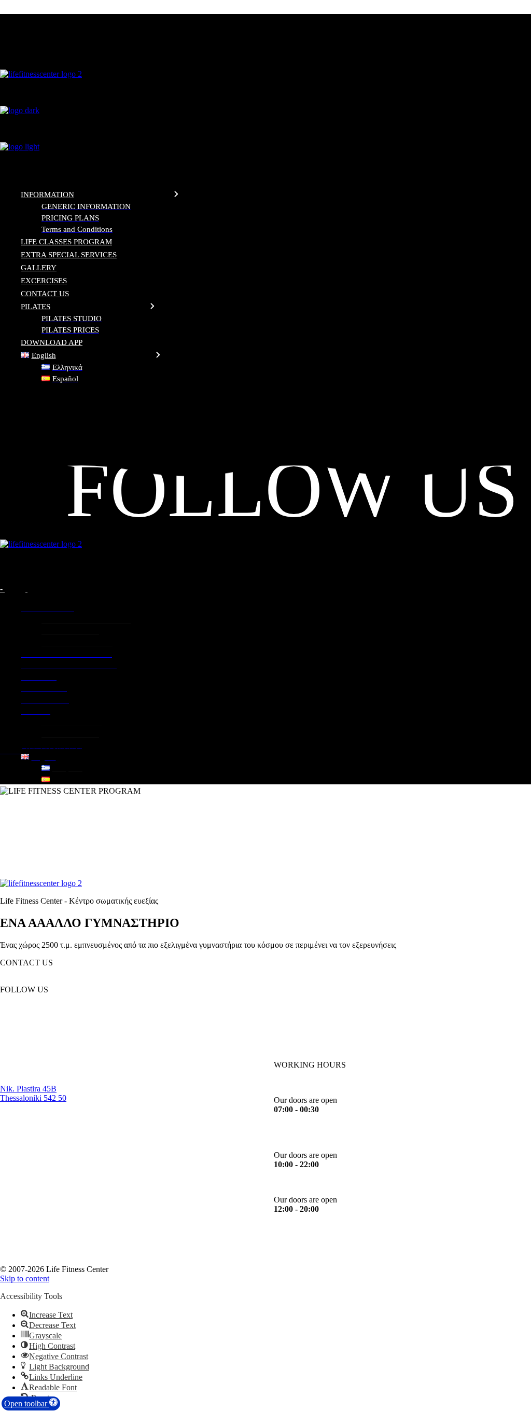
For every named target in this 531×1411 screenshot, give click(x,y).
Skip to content (24, 1278)
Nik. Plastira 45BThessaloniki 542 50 (33, 1093)
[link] (265, 398)
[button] (31, 1403)
